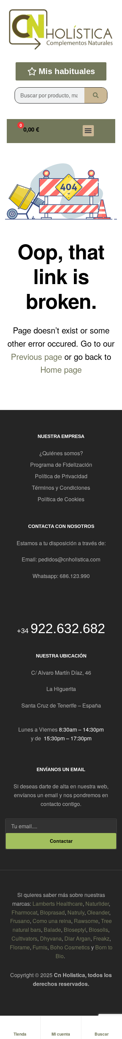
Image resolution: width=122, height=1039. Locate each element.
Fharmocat (24, 912)
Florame (20, 947)
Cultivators (24, 938)
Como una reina (52, 921)
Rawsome (86, 921)
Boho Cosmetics (70, 947)
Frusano (20, 921)
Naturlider (97, 903)
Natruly (75, 912)
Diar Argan (77, 938)
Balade (52, 929)
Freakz (101, 938)
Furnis (40, 947)
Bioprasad (52, 912)
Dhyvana (51, 938)
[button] (88, 130)
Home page (61, 369)
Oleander (98, 912)
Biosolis (98, 929)
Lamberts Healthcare (58, 903)
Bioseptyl (75, 929)
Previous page (36, 356)
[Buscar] (95, 95)
